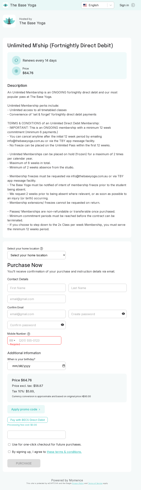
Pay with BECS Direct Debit (27, 420)
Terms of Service (95, 483)
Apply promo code (24, 409)
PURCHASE (24, 463)
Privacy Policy (78, 483)
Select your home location (23, 248)
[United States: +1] (12, 340)
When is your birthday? (21, 359)
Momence (76, 480)
